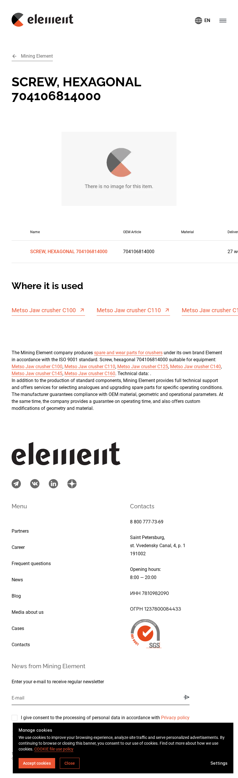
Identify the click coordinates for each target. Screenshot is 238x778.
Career (18, 547)
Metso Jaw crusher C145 (37, 373)
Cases (18, 628)
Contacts (21, 644)
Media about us (28, 612)
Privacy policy (175, 717)
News (17, 579)
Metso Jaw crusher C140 (195, 366)
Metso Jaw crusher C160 (89, 373)
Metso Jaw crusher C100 (37, 366)
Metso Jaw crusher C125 (142, 366)
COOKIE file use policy (53, 749)
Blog (16, 596)
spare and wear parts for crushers (128, 352)
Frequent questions (31, 563)
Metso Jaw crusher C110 (89, 366)
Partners (20, 531)
